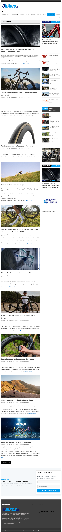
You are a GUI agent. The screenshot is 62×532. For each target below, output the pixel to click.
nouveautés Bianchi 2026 (17, 277)
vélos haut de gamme (15, 278)
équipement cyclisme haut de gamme (11, 236)
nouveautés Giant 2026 (19, 237)
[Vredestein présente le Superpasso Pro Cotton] (20, 132)
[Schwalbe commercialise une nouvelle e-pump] (20, 345)
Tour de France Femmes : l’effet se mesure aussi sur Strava (54, 101)
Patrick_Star (15, 448)
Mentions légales (32, 530)
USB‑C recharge (28, 364)
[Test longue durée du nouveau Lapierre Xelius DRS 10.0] (45, 134)
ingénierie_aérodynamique (34, 447)
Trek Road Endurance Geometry (18, 105)
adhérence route (5, 149)
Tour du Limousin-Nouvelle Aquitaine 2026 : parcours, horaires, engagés (54, 88)
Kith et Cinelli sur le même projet (12, 185)
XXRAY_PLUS (20, 449)
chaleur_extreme (18, 404)
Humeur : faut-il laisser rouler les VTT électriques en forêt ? (54, 115)
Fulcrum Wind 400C (22, 189)
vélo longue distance (8, 108)
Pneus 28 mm (11, 150)
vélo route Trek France (12, 109)
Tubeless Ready (27, 56)
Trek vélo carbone (26, 105)
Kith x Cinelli (33, 189)
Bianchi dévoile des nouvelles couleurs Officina (17, 273)
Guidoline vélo (28, 189)
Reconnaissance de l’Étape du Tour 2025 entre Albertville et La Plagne (54, 127)
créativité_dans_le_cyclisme (24, 446)
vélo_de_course (15, 449)
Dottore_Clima (11, 405)
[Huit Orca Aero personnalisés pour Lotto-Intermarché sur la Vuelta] (51, 30)
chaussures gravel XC (27, 235)
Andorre (9, 404)
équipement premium (15, 189)
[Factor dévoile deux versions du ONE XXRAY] (20, 428)
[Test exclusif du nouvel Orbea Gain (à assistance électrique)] (45, 140)
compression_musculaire (26, 404)
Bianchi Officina (18, 276)
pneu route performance (17, 56)
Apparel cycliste (4, 188)
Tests (3, 14)
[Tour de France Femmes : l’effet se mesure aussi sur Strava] (45, 100)
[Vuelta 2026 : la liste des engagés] (45, 56)
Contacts (56, 530)
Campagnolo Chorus (20, 188)
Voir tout (57, 21)
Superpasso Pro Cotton (33, 150)
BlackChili (16, 55)
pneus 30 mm (16, 150)
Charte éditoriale (50, 530)
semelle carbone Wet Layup (27, 237)
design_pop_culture (4, 447)
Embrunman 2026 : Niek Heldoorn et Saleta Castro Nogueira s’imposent (54, 82)
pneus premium (20, 150)
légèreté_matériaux (4, 406)
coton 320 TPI (20, 149)
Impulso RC (7, 277)
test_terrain (25, 406)
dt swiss (23, 55)
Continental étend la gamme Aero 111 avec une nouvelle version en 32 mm (54, 69)
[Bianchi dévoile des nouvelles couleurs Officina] (20, 259)
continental (20, 55)
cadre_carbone (9, 446)
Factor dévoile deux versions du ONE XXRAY (16, 442)
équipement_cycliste (17, 405)
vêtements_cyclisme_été (5, 407)
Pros (48, 36)
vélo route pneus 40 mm (5, 109)
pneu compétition (35, 149)
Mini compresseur (9, 364)
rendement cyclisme (26, 150)
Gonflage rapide (3, 364)
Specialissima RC (8, 278)
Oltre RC (22, 277)
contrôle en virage (15, 149)
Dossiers (22, 14)
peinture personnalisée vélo (28, 277)
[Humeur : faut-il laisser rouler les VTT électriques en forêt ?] (45, 115)
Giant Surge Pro (34, 236)
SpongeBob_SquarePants (21, 448)
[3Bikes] (11, 508)
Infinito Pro (11, 277)
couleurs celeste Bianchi (25, 276)
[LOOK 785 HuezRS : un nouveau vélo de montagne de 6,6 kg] (20, 302)
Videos (44, 14)
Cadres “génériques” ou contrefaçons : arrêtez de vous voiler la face (54, 121)
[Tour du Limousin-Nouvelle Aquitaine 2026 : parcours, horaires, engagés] (45, 88)
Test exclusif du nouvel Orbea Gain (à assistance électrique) (53, 140)
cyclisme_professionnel (5, 405)
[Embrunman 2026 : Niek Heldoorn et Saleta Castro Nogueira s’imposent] (45, 81)
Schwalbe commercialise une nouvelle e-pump (17, 359)
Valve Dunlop (33, 364)
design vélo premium (32, 276)
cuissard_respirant (33, 404)
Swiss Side (23, 56)
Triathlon (32, 14)
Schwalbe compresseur (22, 364)
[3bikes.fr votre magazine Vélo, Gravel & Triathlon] (2, 11)
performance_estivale (17, 406)
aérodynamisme (4, 404)
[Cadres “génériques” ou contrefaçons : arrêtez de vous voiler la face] (45, 121)
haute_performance (30, 405)
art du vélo (7, 276)
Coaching (14, 14)
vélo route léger (35, 108)
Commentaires (53, 110)
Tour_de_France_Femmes (5, 449)
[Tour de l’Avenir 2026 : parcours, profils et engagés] (45, 75)
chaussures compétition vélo (9, 235)
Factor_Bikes (15, 447)
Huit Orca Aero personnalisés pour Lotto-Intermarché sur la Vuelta (50, 41)
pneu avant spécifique (9, 56)
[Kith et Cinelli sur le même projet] (20, 172)
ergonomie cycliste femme (21, 236)
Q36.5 (22, 406)
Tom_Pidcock (35, 406)
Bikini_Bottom (4, 446)
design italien (5, 189)
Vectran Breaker (33, 56)
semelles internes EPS (35, 237)
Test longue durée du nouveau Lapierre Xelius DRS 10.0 (54, 134)
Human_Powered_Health (25, 447)
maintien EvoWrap (12, 237)
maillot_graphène (10, 406)
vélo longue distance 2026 (16, 108)
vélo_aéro (11, 449)
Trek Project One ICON (8, 105)
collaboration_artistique (16, 446)
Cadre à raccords (14, 188)
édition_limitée (10, 447)
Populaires (45, 108)
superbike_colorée (28, 448)
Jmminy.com (25, 530)
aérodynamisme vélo (11, 55)
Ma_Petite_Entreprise (9, 448)
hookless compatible (28, 55)
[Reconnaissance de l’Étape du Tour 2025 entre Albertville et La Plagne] (45, 127)
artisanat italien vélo (12, 276)
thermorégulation (30, 406)
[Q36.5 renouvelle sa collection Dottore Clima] (20, 386)
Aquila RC (4, 276)
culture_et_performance (33, 446)
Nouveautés (51, 14)
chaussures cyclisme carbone (18, 235)
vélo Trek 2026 (18, 109)
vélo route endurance (29, 108)
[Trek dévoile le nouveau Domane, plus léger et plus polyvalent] (20, 79)
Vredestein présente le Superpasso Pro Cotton (17, 146)
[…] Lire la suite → (26, 63)
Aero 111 (6, 55)
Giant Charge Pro (29, 236)
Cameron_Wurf (13, 404)
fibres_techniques (23, 405)
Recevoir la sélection (49, 490)
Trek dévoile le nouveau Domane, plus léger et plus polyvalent (54, 94)
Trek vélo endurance (32, 105)
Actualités (44, 36)
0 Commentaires (13, 53)
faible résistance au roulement (27, 149)
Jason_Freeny (3, 448)
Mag (8, 14)
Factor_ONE (19, 447)
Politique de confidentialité (41, 530)
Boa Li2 (3, 235)
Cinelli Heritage (30, 188)
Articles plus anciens (6, 462)
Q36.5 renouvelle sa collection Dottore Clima (17, 400)
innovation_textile (36, 405)
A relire (58, 14)
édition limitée (9, 189)
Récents (51, 108)
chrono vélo (10, 149)
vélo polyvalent (23, 108)
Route (27, 14)
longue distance (34, 55)
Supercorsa (4, 190)
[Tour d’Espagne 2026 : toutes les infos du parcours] (45, 62)
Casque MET (26, 188)
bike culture (9, 188)
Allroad (39, 14)
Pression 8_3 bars (15, 364)
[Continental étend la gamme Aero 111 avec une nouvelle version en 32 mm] (20, 35)
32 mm (3, 55)
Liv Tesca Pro (7, 237)
